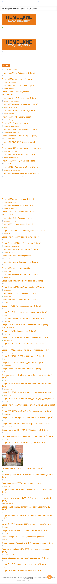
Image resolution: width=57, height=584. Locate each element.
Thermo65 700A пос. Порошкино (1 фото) (20, 104)
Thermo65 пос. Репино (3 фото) (15, 91)
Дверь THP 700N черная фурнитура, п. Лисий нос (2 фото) (27, 417)
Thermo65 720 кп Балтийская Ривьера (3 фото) (23, 318)
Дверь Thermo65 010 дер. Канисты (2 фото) (21, 237)
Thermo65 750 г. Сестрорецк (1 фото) (18, 154)
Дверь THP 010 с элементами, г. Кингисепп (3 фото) (24, 312)
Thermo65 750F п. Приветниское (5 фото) (20, 299)
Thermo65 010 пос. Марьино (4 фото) (18, 268)
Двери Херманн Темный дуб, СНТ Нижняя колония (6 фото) (28, 543)
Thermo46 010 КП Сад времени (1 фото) (19, 129)
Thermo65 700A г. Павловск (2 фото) (18, 199)
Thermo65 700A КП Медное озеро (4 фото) (20, 173)
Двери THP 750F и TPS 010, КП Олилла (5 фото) (23, 356)
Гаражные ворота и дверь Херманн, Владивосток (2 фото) (27, 436)
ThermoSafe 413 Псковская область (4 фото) (21, 148)
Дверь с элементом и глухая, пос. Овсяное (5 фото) (24, 530)
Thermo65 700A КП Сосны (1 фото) (17, 205)
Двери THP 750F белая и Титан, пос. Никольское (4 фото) (27, 392)
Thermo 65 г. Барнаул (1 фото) (15, 123)
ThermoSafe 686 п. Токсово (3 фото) (17, 218)
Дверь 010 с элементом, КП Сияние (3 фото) (21, 570)
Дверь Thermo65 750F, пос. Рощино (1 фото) (21, 368)
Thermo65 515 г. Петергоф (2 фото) (17, 224)
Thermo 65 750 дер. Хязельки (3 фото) (18, 110)
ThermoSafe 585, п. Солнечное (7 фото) (19, 293)
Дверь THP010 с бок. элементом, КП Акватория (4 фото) (26, 350)
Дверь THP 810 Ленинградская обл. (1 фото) (21, 306)
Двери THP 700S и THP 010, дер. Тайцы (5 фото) (23, 362)
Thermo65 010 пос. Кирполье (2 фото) (18, 85)
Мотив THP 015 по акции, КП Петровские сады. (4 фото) (26, 524)
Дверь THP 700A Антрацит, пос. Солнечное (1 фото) (25, 337)
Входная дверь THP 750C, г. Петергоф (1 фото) (22, 468)
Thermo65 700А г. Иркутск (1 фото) (17, 79)
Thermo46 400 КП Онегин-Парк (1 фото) (19, 135)
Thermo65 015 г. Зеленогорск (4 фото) (18, 211)
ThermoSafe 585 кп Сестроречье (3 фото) (20, 262)
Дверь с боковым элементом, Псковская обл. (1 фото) (25, 558)
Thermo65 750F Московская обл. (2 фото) (20, 249)
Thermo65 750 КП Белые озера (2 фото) (19, 98)
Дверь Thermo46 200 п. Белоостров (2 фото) (21, 243)
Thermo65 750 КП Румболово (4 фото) (19, 161)
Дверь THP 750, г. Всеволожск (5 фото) (19, 331)
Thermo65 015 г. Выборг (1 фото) (16, 117)
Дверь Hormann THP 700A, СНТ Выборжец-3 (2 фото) (25, 430)
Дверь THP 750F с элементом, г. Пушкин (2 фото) (23, 442)
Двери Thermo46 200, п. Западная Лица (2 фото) (23, 287)
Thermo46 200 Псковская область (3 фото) (21, 167)
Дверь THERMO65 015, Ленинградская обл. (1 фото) (25, 324)
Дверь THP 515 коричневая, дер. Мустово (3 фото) (24, 564)
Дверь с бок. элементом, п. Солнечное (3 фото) (22, 281)
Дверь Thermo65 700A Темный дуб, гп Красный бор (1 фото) (28, 405)
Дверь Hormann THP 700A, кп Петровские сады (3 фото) (26, 423)
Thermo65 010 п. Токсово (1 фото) (17, 255)
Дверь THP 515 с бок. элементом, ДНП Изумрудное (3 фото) (28, 398)
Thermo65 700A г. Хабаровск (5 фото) (18, 73)
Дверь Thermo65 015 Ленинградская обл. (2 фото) (24, 230)
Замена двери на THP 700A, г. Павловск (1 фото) (23, 536)
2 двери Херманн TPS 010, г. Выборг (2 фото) (21, 483)
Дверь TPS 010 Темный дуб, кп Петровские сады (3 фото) (27, 411)
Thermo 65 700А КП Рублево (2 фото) (18, 142)
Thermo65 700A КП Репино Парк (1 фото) (20, 274)
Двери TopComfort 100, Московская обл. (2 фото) (23, 343)
